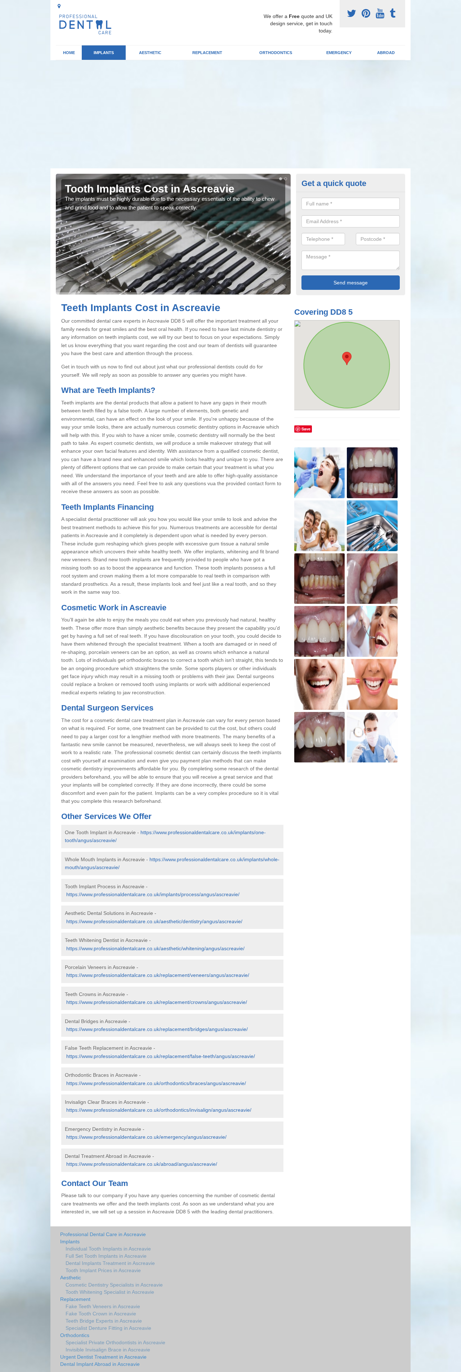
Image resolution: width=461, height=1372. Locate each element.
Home (69, 52)
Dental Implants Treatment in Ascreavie (110, 1263)
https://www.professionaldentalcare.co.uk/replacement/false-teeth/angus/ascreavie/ (160, 1056)
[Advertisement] (230, 114)
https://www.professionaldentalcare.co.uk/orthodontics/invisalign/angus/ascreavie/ (158, 1110)
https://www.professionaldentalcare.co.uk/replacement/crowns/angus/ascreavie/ (156, 1002)
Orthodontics (275, 52)
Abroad (386, 52)
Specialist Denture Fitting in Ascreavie (108, 1328)
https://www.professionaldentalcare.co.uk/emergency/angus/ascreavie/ (146, 1137)
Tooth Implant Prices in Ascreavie (103, 1270)
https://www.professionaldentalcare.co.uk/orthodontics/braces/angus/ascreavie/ (156, 1083)
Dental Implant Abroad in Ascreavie (100, 1364)
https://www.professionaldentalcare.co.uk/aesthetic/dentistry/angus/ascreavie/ (154, 921)
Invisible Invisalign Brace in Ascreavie (108, 1350)
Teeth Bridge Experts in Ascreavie (104, 1321)
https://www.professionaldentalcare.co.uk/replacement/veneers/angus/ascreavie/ (157, 975)
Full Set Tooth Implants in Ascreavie (106, 1256)
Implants (104, 52)
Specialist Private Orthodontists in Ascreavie (115, 1342)
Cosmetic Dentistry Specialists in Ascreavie (114, 1285)
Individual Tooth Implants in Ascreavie (108, 1249)
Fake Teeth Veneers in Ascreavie (103, 1306)
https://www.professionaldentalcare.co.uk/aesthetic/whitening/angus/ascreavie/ (155, 948)
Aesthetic (150, 52)
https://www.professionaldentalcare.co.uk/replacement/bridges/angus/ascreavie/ (157, 1029)
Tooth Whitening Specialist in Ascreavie (110, 1292)
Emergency (339, 52)
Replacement (207, 52)
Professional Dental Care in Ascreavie (103, 1234)
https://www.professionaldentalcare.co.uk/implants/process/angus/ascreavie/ (153, 894)
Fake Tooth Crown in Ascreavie (101, 1313)
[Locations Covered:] (59, 6)
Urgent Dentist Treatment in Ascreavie (103, 1357)
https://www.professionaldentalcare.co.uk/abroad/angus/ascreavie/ (141, 1164)
